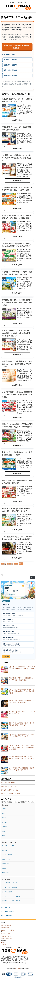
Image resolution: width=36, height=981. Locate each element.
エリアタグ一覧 (5, 907)
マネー (4, 105)
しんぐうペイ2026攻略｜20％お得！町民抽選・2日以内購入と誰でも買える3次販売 (21, 691)
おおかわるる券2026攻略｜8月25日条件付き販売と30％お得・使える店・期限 (22, 667)
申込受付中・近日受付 (10, 59)
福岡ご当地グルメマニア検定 (11, 644)
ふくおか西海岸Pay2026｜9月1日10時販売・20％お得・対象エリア (21, 769)
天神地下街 (5, 864)
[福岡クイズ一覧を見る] (18, 590)
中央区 (4, 817)
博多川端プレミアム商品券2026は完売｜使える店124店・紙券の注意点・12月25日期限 (17, 363)
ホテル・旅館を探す (7, 938)
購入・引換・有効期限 (10, 70)
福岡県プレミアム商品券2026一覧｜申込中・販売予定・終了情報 (21, 701)
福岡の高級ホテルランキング (10, 786)
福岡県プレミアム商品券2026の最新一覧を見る (16, 47)
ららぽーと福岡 (7, 854)
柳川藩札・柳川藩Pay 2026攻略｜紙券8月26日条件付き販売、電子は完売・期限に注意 (17, 302)
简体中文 (30, 974)
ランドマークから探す (7, 936)
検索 (2, 575)
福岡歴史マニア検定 (11, 632)
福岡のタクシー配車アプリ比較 (10, 793)
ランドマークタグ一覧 (7, 911)
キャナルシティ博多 (8, 846)
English (16, 974)
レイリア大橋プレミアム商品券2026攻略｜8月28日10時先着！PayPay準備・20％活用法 (17, 394)
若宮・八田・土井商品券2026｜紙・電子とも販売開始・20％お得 (21, 724)
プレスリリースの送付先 (8, 930)
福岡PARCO (6, 859)
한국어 (23, 974)
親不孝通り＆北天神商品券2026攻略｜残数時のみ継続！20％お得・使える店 (21, 757)
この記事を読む (17, 120)
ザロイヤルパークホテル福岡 (11, 901)
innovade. (17, 968)
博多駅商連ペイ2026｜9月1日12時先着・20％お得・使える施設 (21, 679)
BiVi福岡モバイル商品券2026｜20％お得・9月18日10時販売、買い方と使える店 (16, 157)
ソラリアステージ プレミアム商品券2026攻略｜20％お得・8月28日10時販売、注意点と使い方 (16, 333)
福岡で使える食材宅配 (8, 782)
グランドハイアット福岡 (9, 887)
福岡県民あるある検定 (13, 614)
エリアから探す (6, 934)
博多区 (4, 813)
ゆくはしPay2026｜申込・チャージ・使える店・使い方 (22, 712)
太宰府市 (4, 835)
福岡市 (4, 808)
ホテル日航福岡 (7, 892)
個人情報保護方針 (6, 925)
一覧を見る (6, 656)
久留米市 (4, 826)
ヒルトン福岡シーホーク (9, 883)
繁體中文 (18, 978)
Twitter (3, 942)
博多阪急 (4, 850)
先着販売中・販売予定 (10, 65)
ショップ (4, 401)
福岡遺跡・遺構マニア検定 (12, 651)
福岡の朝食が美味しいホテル (10, 790)
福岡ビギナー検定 (8, 620)
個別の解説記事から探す (11, 75)
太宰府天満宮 (6, 872)
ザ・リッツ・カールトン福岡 (11, 896)
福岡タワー (5, 868)
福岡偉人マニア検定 (11, 638)
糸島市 (4, 831)
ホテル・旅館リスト (6, 915)
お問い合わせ (5, 927)
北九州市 (4, 822)
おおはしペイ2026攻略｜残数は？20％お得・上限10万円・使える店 (21, 735)
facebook (3, 944)
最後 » (20, 563)
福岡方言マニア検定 (10, 626)
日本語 (9, 974)
